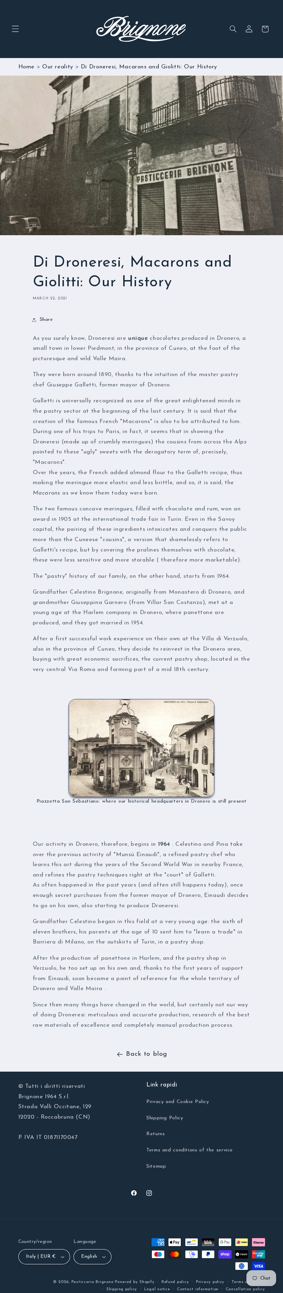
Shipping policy (121, 1289)
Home (26, 67)
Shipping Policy (164, 1118)
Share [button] (46, 319)
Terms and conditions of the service (189, 1150)
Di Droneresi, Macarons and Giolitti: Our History (149, 67)
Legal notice (157, 1289)
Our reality (57, 67)
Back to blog (146, 1054)
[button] (15, 29)
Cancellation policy (245, 1289)
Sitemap (156, 1166)
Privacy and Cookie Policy (177, 1101)
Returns (155, 1134)
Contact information (197, 1289)
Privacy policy (210, 1282)
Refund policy (175, 1282)
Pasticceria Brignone (92, 1282)
